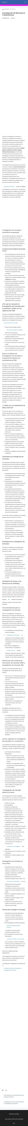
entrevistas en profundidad (13, 881)
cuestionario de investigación (13, 846)
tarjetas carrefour (11, 650)
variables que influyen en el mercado (15, 939)
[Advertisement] (14, 78)
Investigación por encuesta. (13, 635)
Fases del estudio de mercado (11, 322)
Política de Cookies (14, 1114)
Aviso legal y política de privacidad (14, 1119)
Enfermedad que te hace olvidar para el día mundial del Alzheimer (14, 1096)
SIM (6, 1090)
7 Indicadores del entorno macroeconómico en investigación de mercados (14, 1102)
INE (9, 599)
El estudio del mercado (9, 186)
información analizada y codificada (14, 330)
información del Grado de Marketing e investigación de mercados (12, 969)
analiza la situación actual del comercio (13, 926)
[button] (25, 2)
